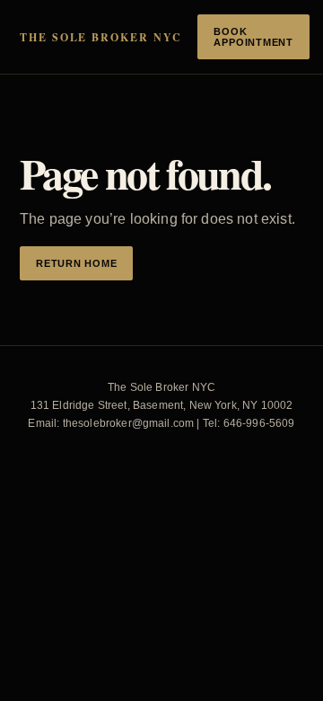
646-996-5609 (259, 423)
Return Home (76, 263)
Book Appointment (253, 37)
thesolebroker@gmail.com (129, 423)
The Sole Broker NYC (100, 37)
